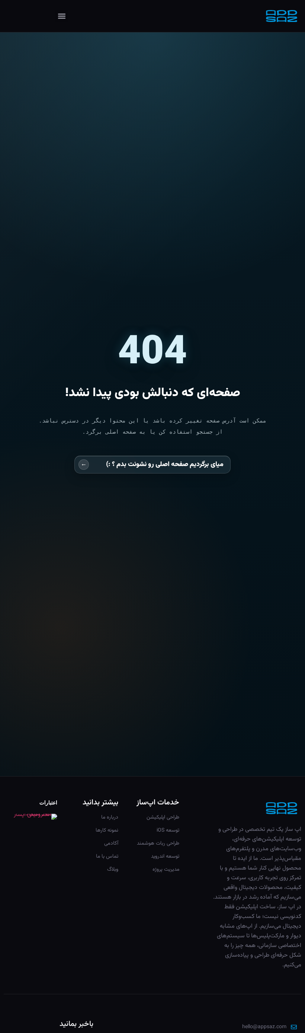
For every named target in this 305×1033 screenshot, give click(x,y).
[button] (61, 16)
